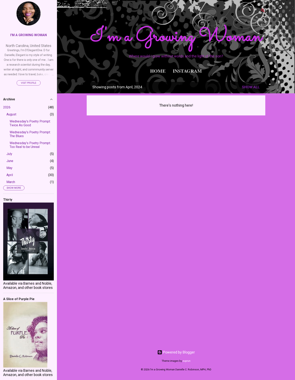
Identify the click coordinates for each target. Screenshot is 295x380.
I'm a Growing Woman (176, 36)
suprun (186, 360)
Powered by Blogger (178, 352)
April (9, 175)
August (11, 114)
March (10, 182)
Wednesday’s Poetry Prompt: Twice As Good (30, 123)
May (9, 168)
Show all (251, 87)
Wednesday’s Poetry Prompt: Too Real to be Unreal (30, 145)
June (9, 161)
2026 (6, 107)
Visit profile (28, 83)
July (9, 154)
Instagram (187, 70)
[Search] (262, 11)
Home (158, 70)
